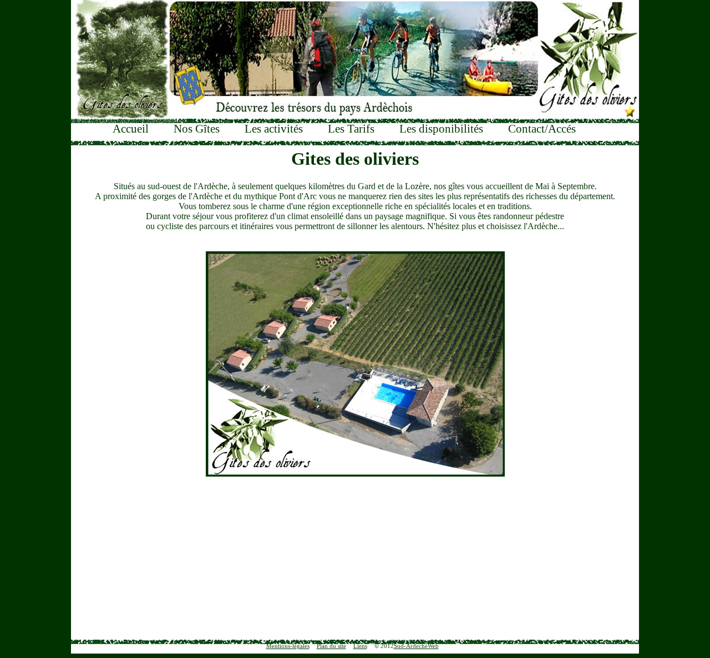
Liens (360, 645)
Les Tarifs (351, 128)
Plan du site (331, 645)
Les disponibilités (441, 128)
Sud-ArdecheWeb (416, 645)
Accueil (131, 128)
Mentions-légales (288, 645)
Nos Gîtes (197, 128)
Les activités (274, 128)
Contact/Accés (542, 128)
